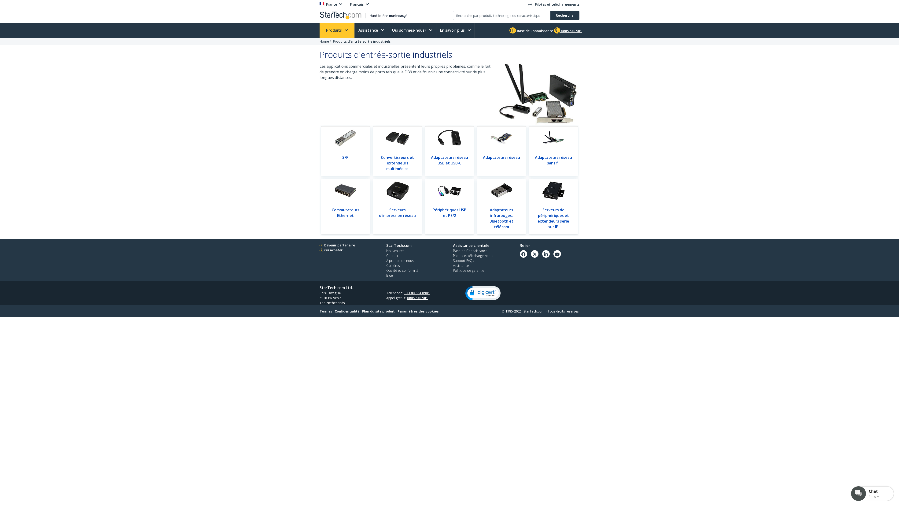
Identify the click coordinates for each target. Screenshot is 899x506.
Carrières (393, 265)
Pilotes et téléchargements (473, 255)
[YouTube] (557, 254)
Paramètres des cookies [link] (418, 311)
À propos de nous (400, 260)
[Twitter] (534, 254)
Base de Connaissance (534, 31)
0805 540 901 (417, 298)
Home (324, 41)
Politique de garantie (468, 270)
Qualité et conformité (402, 270)
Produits (334, 30)
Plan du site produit (378, 311)
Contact (392, 255)
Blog (389, 275)
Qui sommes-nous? (409, 30)
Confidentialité (347, 311)
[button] (483, 293)
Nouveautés (395, 251)
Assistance (368, 30)
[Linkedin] (546, 254)
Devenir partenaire (339, 245)
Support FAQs (463, 260)
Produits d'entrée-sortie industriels (362, 41)
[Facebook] (523, 254)
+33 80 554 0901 (417, 293)
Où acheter (333, 250)
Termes (326, 311)
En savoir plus (453, 30)
